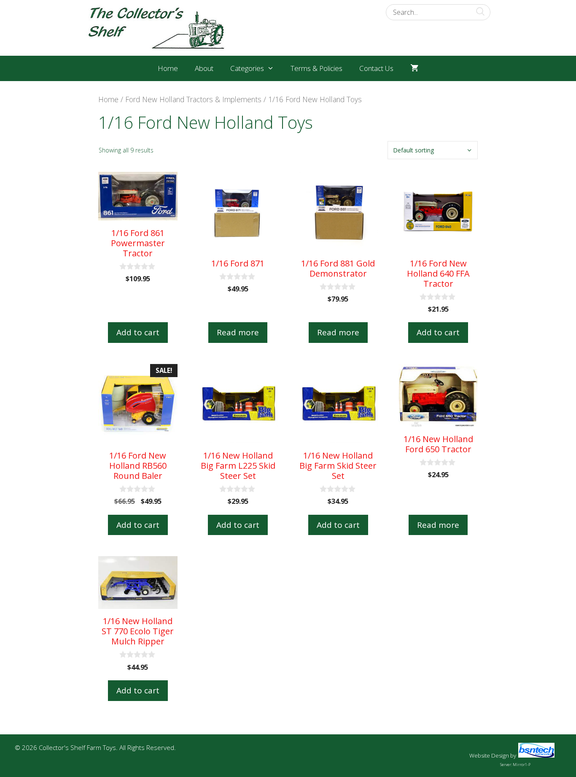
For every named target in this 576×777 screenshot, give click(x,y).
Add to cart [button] (137, 332)
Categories (247, 68)
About (204, 68)
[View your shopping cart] (414, 68)
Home (168, 68)
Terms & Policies (316, 68)
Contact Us (376, 68)
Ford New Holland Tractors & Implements (193, 99)
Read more (238, 332)
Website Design (489, 755)
